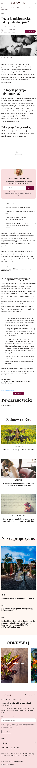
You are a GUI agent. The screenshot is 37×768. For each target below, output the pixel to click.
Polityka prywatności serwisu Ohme (21, 753)
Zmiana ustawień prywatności (10, 755)
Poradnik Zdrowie (10, 390)
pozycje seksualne (8, 405)
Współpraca (26, 755)
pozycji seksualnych (26, 100)
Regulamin (4, 753)
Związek (12, 7)
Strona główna (5, 7)
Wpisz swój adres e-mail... (8, 716)
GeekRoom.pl (10, 764)
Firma (3, 738)
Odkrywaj (4, 743)
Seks (16, 7)
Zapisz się (30, 188)
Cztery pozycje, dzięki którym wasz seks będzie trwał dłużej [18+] (16, 269)
